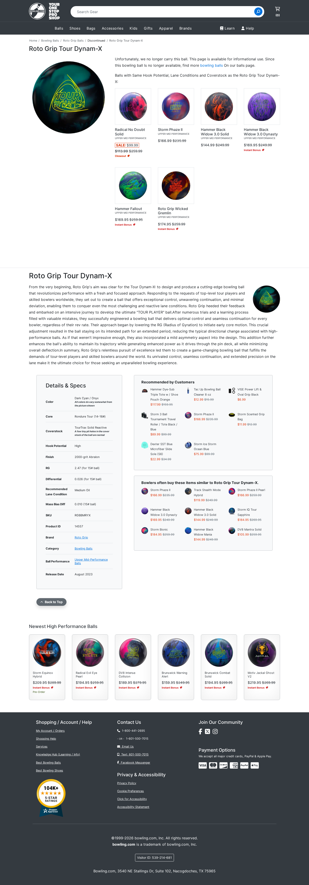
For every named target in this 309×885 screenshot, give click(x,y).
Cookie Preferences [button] (130, 791)
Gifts (148, 28)
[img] (244, 765)
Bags (91, 28)
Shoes (74, 28)
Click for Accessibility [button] (132, 799)
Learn (230, 28)
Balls (59, 28)
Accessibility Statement (133, 807)
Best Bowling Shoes (49, 770)
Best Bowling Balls (48, 762)
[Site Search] (258, 11)
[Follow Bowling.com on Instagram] (216, 732)
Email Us (127, 746)
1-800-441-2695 (132, 730)
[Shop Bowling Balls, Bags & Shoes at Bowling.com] (44, 12)
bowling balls (211, 65)
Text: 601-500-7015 (134, 754)
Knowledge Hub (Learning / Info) (58, 754)
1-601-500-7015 (137, 738)
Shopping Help (46, 738)
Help (250, 28)
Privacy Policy (126, 783)
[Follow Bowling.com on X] (209, 732)
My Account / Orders (50, 730)
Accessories (112, 28)
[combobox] (164, 11)
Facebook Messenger (134, 762)
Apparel (166, 28)
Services (42, 746)
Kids (134, 28)
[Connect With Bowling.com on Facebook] (202, 732)
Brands (185, 28)
